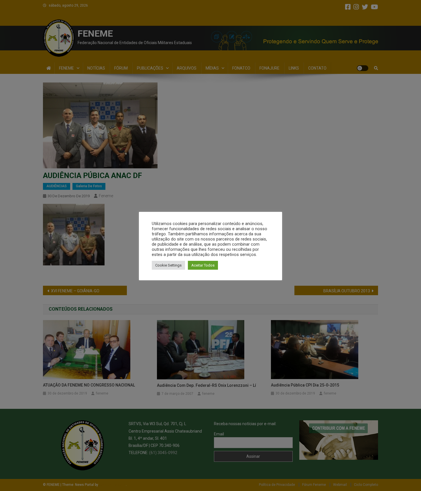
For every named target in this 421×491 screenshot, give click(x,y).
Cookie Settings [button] (168, 265)
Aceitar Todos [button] (203, 265)
